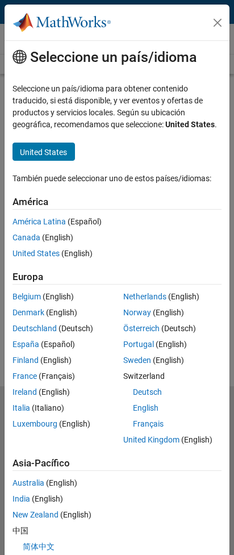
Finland (25, 360)
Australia (28, 482)
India (21, 498)
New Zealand (35, 514)
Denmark (28, 312)
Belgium (26, 296)
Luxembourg (34, 423)
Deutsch (147, 392)
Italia (21, 407)
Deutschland (34, 328)
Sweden (137, 360)
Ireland (24, 392)
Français (148, 423)
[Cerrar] (217, 23)
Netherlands (144, 296)
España (25, 344)
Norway (137, 312)
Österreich (141, 328)
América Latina (39, 221)
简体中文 (39, 546)
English (145, 407)
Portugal (138, 344)
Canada (26, 237)
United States (36, 253)
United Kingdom (151, 439)
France (24, 376)
